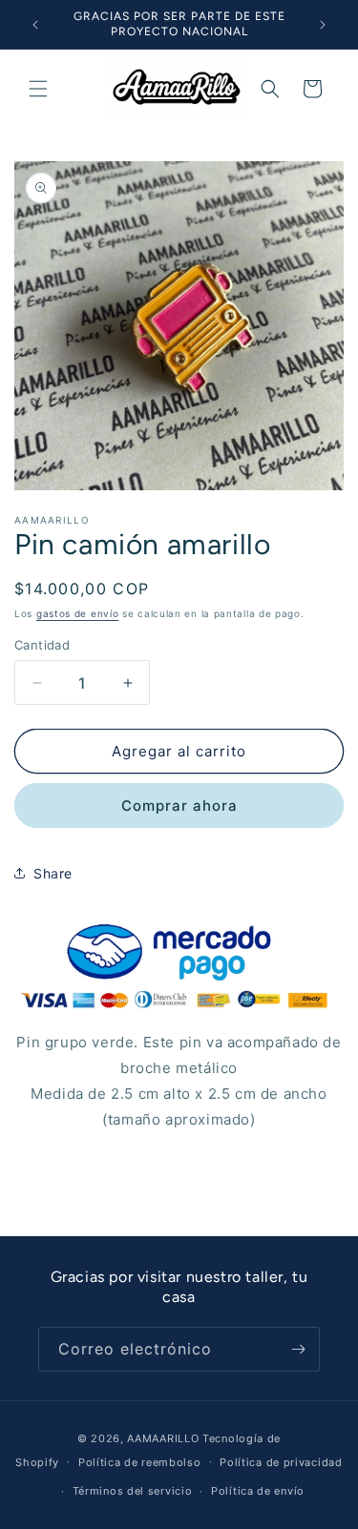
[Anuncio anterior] (35, 25)
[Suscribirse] (298, 1349)
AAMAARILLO (163, 1438)
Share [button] (53, 873)
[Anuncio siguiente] (323, 25)
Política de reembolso (139, 1462)
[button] (38, 89)
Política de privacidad (281, 1462)
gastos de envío (77, 613)
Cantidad (42, 644)
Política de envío (258, 1491)
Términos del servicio (133, 1491)
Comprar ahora (179, 805)
